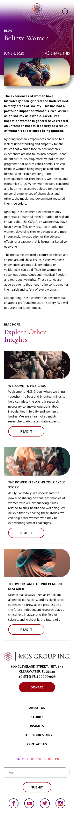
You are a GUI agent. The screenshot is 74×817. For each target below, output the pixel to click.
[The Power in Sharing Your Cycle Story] (37, 461)
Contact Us (37, 744)
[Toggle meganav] (7, 12)
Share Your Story (37, 735)
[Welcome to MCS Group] (37, 365)
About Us (37, 708)
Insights (37, 726)
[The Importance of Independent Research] (37, 563)
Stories (37, 717)
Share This (60, 53)
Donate (37, 687)
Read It (31, 432)
